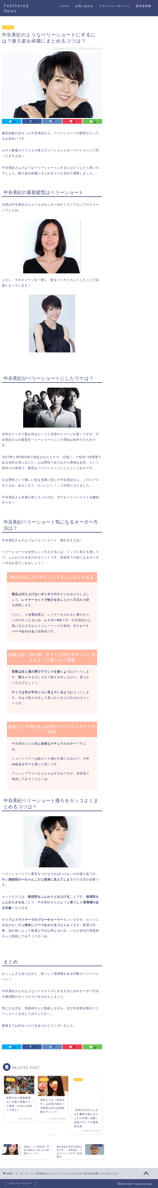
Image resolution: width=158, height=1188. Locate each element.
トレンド (8, 27)
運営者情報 (143, 6)
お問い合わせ (84, 6)
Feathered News (16, 8)
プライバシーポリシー (114, 6)
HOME (64, 6)
